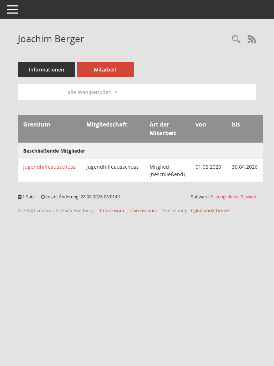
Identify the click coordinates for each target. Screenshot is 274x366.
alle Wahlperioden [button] (90, 92)
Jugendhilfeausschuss (49, 166)
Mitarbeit (105, 69)
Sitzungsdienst (233, 197)
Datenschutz (143, 210)
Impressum (112, 210)
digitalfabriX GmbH (209, 210)
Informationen (46, 69)
